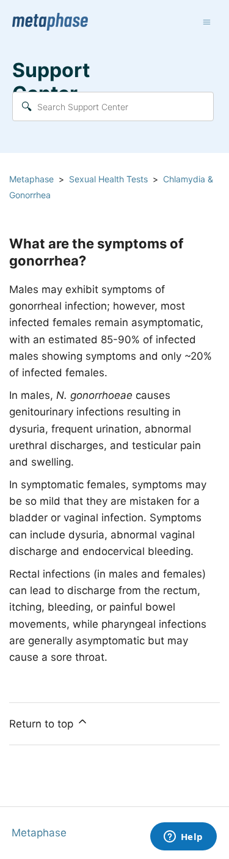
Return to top (42, 724)
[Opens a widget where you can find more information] (183, 837)
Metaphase (31, 179)
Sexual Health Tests (108, 179)
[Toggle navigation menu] (207, 22)
